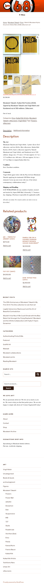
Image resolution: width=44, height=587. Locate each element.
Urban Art (6, 567)
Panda (8, 542)
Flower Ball (10, 498)
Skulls (8, 526)
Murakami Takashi (13, 22)
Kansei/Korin (10, 546)
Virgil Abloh (22, 121)
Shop (5, 427)
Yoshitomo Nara (9, 563)
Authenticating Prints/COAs (13, 336)
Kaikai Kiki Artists (22, 118)
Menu (23, 15)
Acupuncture (10, 514)
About (5, 419)
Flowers (34, 121)
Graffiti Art (7, 344)
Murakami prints (9, 357)
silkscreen (7, 123)
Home (5, 22)
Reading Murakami (9, 361)
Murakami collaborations (12, 353)
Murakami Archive (9, 431)
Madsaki (6, 349)
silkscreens (13, 121)
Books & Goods (8, 478)
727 (7, 522)
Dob (7, 510)
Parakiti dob (10, 530)
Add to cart (7, 246)
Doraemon (9, 506)
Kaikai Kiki (9, 554)
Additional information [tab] (21, 130)
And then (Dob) (11, 534)
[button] (37, 37)
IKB (7, 518)
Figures (6, 486)
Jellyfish (8, 502)
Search (8, 388)
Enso (21, 22)
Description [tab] (7, 130)
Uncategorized (8, 474)
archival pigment (9, 482)
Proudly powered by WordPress (13, 582)
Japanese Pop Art (26, 5)
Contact (6, 423)
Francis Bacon (11, 550)
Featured (6, 340)
